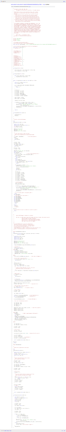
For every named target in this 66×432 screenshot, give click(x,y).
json (64, 430)
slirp (44, 4)
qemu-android (13, 4)
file (29, 6)
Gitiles (5, 430)
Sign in (64, 1)
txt (62, 430)
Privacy (8, 430)
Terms (10, 430)
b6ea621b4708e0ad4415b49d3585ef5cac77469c (32, 4)
